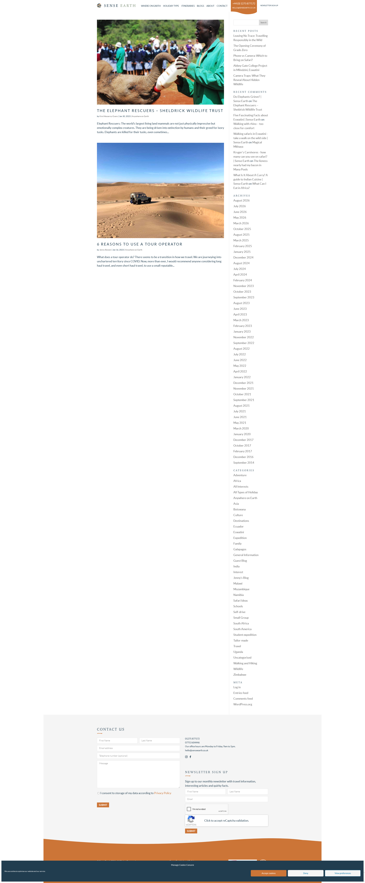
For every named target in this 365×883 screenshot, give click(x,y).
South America (242, 629)
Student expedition (244, 634)
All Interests (240, 486)
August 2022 (241, 348)
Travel (237, 646)
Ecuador (238, 526)
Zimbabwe (239, 674)
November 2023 (243, 286)
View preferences (343, 873)
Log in (237, 687)
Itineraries (188, 6)
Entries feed (240, 692)
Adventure (240, 475)
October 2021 (242, 394)
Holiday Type (171, 6)
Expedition (240, 537)
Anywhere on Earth (140, 116)
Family (237, 543)
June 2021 (240, 417)
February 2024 (242, 280)
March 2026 (241, 223)
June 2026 (240, 211)
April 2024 (240, 274)
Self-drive (239, 612)
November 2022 (243, 337)
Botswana (239, 509)
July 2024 (239, 268)
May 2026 (239, 217)
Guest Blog (240, 560)
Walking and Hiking (245, 663)
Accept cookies (269, 873)
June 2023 (240, 308)
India (236, 566)
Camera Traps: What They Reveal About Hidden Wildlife (249, 80)
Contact (222, 6)
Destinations (241, 520)
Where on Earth (151, 6)
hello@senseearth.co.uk (244, 8)
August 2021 (241, 405)
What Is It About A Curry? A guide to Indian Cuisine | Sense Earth (250, 179)
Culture (238, 515)
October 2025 (242, 229)
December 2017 (243, 439)
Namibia (238, 594)
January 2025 (242, 251)
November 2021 (243, 388)
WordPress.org (242, 704)
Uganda (238, 651)
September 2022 (243, 343)
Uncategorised (242, 657)
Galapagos (239, 549)
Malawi (237, 583)
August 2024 (241, 263)
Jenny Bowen (105, 250)
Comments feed (243, 698)
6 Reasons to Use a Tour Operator (140, 244)
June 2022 (240, 360)
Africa (237, 480)
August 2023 (241, 303)
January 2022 (242, 377)
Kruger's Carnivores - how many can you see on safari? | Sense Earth (250, 156)
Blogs (200, 6)
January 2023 (242, 331)
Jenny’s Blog (241, 577)
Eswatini (238, 532)
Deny (305, 873)
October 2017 (242, 445)
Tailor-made (240, 640)
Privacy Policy (162, 793)
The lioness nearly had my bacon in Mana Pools (250, 165)
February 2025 (242, 246)
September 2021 (243, 400)
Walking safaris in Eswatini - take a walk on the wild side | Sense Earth (250, 138)
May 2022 (239, 365)
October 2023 (242, 291)
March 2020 (241, 428)
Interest (238, 572)
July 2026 (239, 206)
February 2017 (242, 451)
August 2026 (241, 200)
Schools (238, 606)
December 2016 (243, 457)
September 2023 (243, 297)
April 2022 (240, 371)
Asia (236, 503)
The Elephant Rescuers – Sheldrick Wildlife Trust (160, 111)
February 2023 (242, 325)
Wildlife (238, 669)
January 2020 (242, 434)
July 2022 (239, 354)
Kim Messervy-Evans (109, 116)
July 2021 (239, 411)
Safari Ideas (240, 600)
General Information (245, 555)
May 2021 (239, 422)
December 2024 (243, 257)
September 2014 (243, 462)
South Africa (241, 623)
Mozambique (241, 589)
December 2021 (243, 382)
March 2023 (241, 320)
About (210, 6)
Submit (191, 831)
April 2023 (240, 314)
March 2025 (241, 240)
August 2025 (241, 234)
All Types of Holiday (245, 492)
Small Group (241, 617)
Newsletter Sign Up (269, 5)
